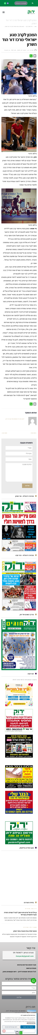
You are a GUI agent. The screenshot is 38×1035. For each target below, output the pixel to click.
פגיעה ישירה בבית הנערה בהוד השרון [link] (25, 931)
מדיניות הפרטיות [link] (31, 1023)
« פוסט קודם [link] (34, 433)
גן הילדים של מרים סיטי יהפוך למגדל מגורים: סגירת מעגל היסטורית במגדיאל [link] (20, 913)
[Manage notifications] (4, 1031)
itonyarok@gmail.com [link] (25, 956)
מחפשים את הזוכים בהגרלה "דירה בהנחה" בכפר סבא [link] (15, 1012)
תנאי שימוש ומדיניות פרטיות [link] (26, 965)
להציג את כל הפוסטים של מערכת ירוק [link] (15, 419)
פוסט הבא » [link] (4, 433)
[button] (32, 3)
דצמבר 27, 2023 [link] (21, 50)
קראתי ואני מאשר (28, 1027)
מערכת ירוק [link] (27, 908)
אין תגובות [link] (7, 50)
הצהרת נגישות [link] (31, 968)
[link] (8, 3)
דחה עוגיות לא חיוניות (11, 1027)
